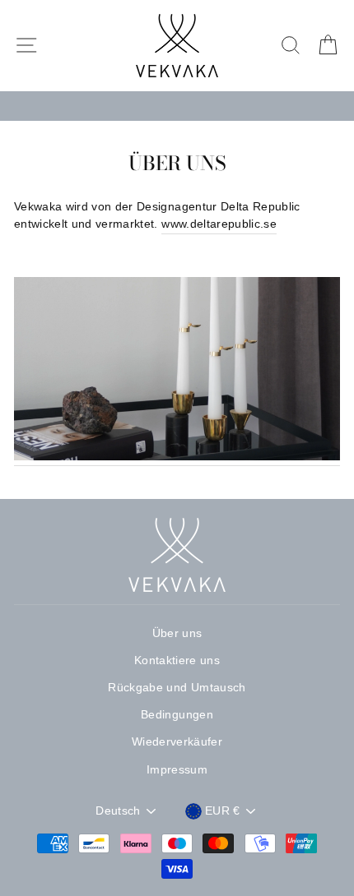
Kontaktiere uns (177, 660)
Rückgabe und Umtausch (176, 687)
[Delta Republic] (177, 372)
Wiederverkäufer (177, 742)
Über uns (177, 633)
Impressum (177, 770)
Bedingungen (177, 715)
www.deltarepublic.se (219, 224)
